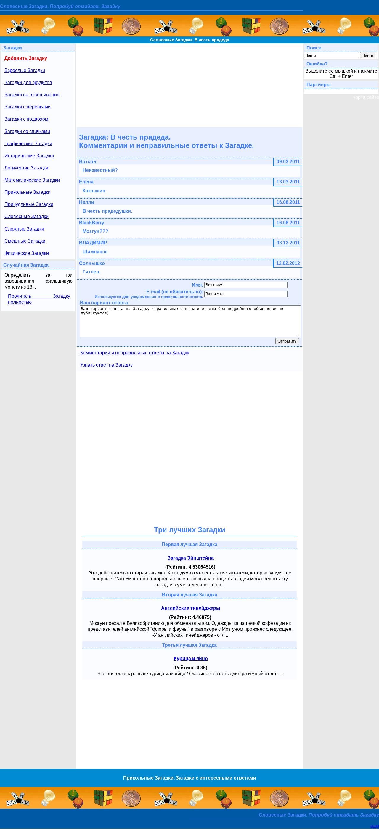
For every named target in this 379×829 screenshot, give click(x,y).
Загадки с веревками (27, 106)
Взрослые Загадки (24, 70)
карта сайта (366, 97)
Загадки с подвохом (26, 118)
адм (374, 825)
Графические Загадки (28, 143)
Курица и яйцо (191, 658)
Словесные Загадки (26, 216)
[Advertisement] (189, 84)
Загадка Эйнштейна (191, 558)
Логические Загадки (26, 167)
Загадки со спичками (27, 131)
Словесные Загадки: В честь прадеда (189, 39)
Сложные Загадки (24, 228)
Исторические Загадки (29, 155)
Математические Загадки (32, 180)
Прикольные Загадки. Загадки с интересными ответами (189, 777)
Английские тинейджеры (190, 608)
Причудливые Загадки (28, 204)
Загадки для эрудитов (28, 82)
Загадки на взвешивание (32, 94)
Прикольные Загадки (27, 192)
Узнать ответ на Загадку (106, 364)
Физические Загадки (26, 253)
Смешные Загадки (24, 241)
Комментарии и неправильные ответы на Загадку (134, 352)
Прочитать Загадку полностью (39, 299)
